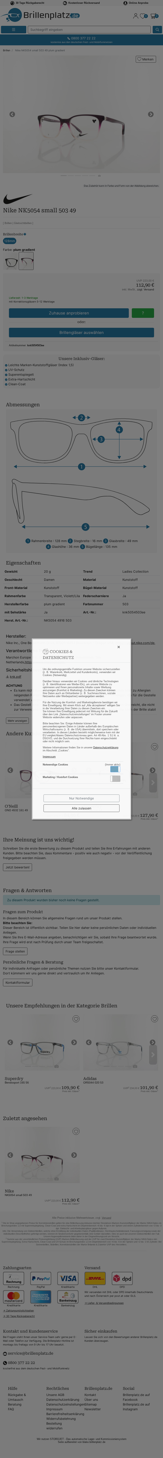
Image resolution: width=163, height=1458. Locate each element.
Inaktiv (117, 778)
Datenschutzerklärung (105, 747)
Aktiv (115, 769)
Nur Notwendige (81, 798)
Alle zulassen (81, 808)
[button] (115, 769)
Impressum (49, 756)
